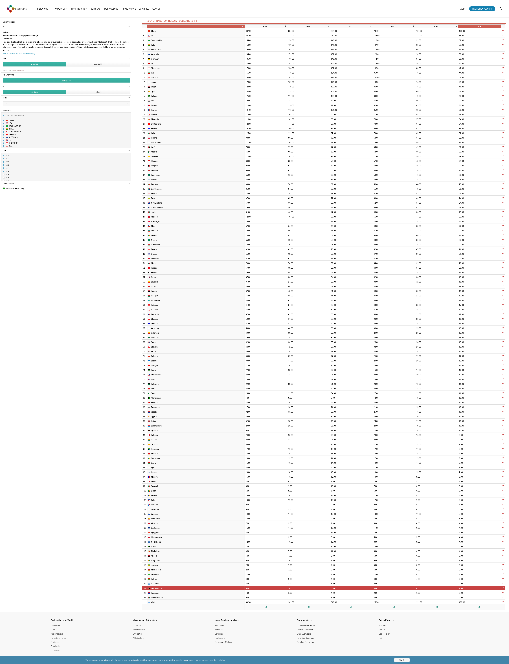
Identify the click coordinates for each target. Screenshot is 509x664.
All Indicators (138, 638)
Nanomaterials (57, 634)
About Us (382, 625)
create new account (482, 9)
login (462, 9)
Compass (219, 634)
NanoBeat (219, 629)
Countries (137, 625)
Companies (55, 625)
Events (53, 629)
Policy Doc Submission (306, 638)
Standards (55, 646)
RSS (380, 638)
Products (54, 642)
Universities (55, 650)
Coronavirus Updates (223, 642)
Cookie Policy (219, 660)
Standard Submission (305, 642)
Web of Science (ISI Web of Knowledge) (19, 53)
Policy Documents (58, 638)
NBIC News (219, 625)
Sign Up (382, 629)
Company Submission (306, 625)
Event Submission (304, 634)
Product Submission (305, 629)
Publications (220, 638)
